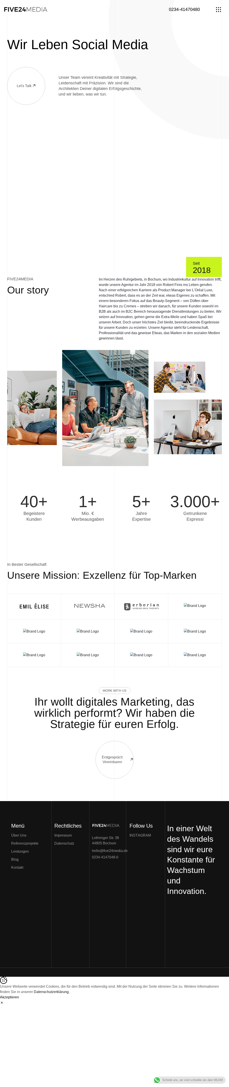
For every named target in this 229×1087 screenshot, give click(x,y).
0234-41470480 (184, 9)
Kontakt (17, 867)
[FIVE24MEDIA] (25, 9)
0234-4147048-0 (105, 857)
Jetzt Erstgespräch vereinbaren (188, 905)
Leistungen (20, 851)
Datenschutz (64, 843)
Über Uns (18, 835)
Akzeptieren (9, 997)
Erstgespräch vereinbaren (112, 759)
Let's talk (24, 86)
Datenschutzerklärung (51, 992)
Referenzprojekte (24, 843)
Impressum (63, 835)
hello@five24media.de (110, 851)
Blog (15, 859)
